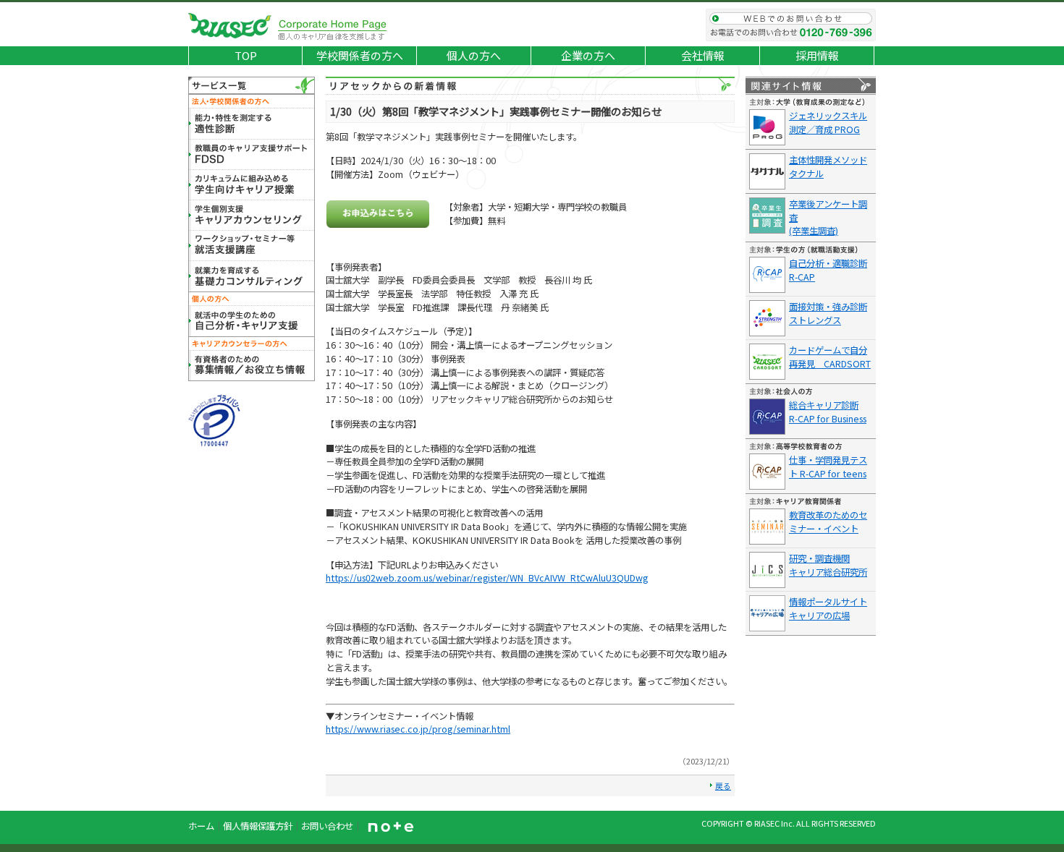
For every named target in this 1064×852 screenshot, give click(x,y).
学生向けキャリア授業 (251, 185)
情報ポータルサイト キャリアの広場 (828, 608)
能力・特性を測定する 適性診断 (251, 124)
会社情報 (703, 55)
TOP (246, 55)
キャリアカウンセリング (251, 215)
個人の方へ (474, 55)
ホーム (201, 825)
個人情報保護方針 (257, 825)
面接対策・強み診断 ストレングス (828, 313)
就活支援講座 (251, 246)
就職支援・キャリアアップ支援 (251, 321)
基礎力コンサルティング (251, 276)
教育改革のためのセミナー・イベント (828, 521)
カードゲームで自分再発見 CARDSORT (830, 357)
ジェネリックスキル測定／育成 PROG (828, 122)
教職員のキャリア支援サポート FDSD (251, 155)
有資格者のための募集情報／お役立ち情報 (251, 366)
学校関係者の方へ (359, 55)
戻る (723, 785)
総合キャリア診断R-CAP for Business (827, 412)
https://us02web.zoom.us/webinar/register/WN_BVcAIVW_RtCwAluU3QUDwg (487, 577)
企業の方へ (588, 55)
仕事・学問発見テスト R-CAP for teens (828, 466)
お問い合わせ (791, 25)
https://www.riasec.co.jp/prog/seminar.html (418, 729)
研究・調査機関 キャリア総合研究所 (828, 565)
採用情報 (817, 55)
